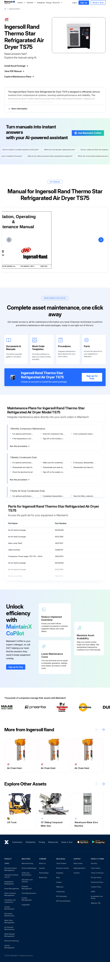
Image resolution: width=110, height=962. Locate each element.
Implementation (79, 868)
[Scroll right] (103, 729)
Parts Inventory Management (10, 894)
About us (42, 863)
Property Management (27, 887)
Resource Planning (11, 941)
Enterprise (41, 3)
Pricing (48, 3)
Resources (53, 842)
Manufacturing (27, 863)
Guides (59, 882)
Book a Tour (98, 3)
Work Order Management (9, 921)
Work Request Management (9, 935)
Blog (58, 877)
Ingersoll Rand (14, 9)
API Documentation (63, 901)
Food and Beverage (29, 868)
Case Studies (61, 863)
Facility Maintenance (9, 908)
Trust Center (95, 868)
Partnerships (44, 873)
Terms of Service (97, 873)
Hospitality (26, 905)
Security (94, 863)
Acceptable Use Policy (97, 897)
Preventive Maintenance (9, 915)
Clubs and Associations (26, 874)
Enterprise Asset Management (10, 869)
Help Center (78, 863)
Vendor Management (9, 947)
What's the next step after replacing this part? (54, 149)
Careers (42, 868)
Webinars (59, 887)
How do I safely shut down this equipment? (89, 149)
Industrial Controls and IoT (11, 876)
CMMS (6, 863)
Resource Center (62, 868)
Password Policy (97, 882)
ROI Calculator (61, 896)
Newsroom (43, 877)
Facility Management (27, 899)
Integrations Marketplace (9, 883)
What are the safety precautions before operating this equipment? (55, 156)
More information (19, 109)
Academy (59, 873)
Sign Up (83, 3)
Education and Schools (27, 881)
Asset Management (11, 888)
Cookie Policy (96, 887)
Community (60, 891)
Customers (17, 842)
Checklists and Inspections (10, 901)
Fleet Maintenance (29, 893)
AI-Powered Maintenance (9, 928)
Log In (74, 3)
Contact (76, 873)
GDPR (93, 891)
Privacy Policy (96, 877)
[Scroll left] (96, 729)
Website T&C (96, 903)
